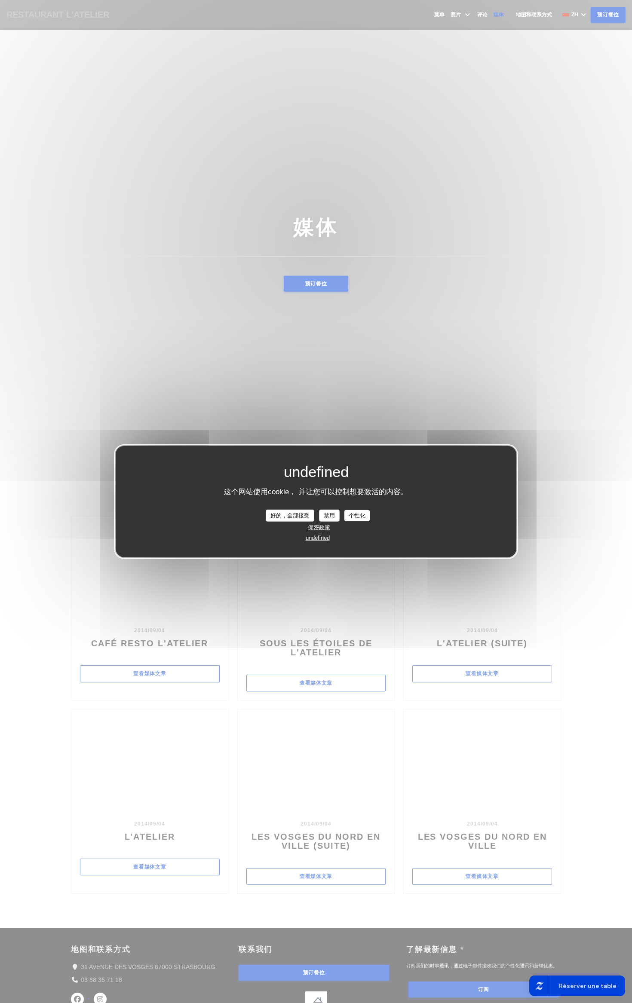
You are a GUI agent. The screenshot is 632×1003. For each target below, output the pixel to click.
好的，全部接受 (290, 515)
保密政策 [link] (319, 527)
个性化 (357, 515)
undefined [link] (318, 537)
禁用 (329, 515)
